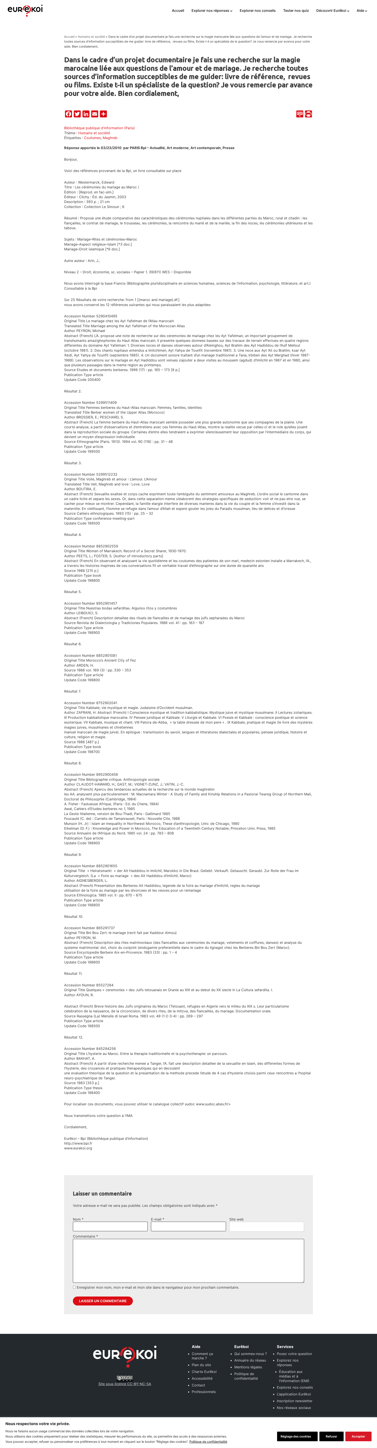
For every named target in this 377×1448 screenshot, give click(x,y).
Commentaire (85, 1236)
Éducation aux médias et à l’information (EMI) (294, 1376)
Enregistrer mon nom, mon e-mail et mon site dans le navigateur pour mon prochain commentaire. (158, 1287)
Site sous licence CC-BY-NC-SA (124, 1384)
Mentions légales (248, 1367)
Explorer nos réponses (210, 10)
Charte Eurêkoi (204, 1371)
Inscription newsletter (294, 1401)
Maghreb (110, 138)
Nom (78, 1219)
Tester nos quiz (296, 10)
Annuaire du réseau (250, 1360)
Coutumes (92, 138)
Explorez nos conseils (295, 1387)
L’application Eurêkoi (294, 1394)
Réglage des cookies (296, 1436)
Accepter (358, 1436)
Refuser (331, 1436)
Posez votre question (294, 1354)
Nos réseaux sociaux (294, 1407)
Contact (198, 1385)
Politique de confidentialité (208, 1441)
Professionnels (204, 1392)
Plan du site (201, 1365)
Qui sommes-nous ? (250, 1354)
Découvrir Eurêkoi (331, 10)
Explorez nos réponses (287, 1362)
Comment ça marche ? (202, 1356)
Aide (360, 10)
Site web (236, 1219)
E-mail (157, 1219)
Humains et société (91, 36)
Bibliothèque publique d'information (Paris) (99, 128)
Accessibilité (202, 1378)
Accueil (178, 10)
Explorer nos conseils (258, 10)
